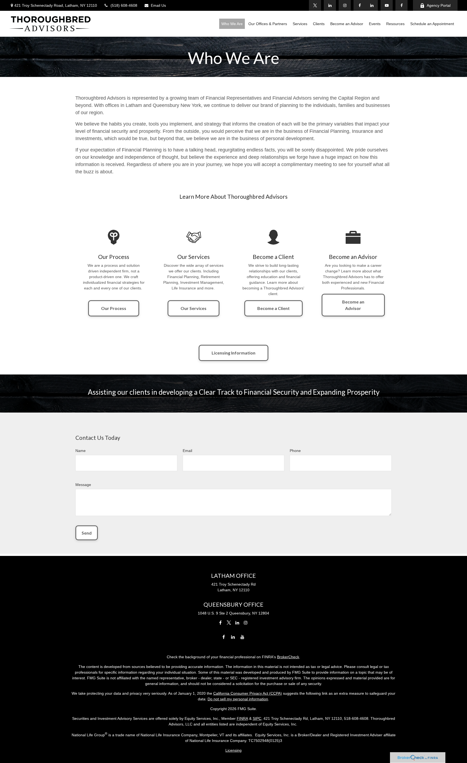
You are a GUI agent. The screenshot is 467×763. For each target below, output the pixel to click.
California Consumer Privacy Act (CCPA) (247, 693)
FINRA (242, 718)
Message (83, 484)
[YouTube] (387, 5)
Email (187, 450)
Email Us (158, 5)
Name (80, 450)
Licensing (233, 750)
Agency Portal (439, 5)
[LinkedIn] (372, 5)
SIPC (257, 718)
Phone (295, 450)
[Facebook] (401, 5)
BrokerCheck (288, 657)
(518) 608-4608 (124, 5)
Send (87, 532)
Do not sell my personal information (238, 699)
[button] (232, 24)
